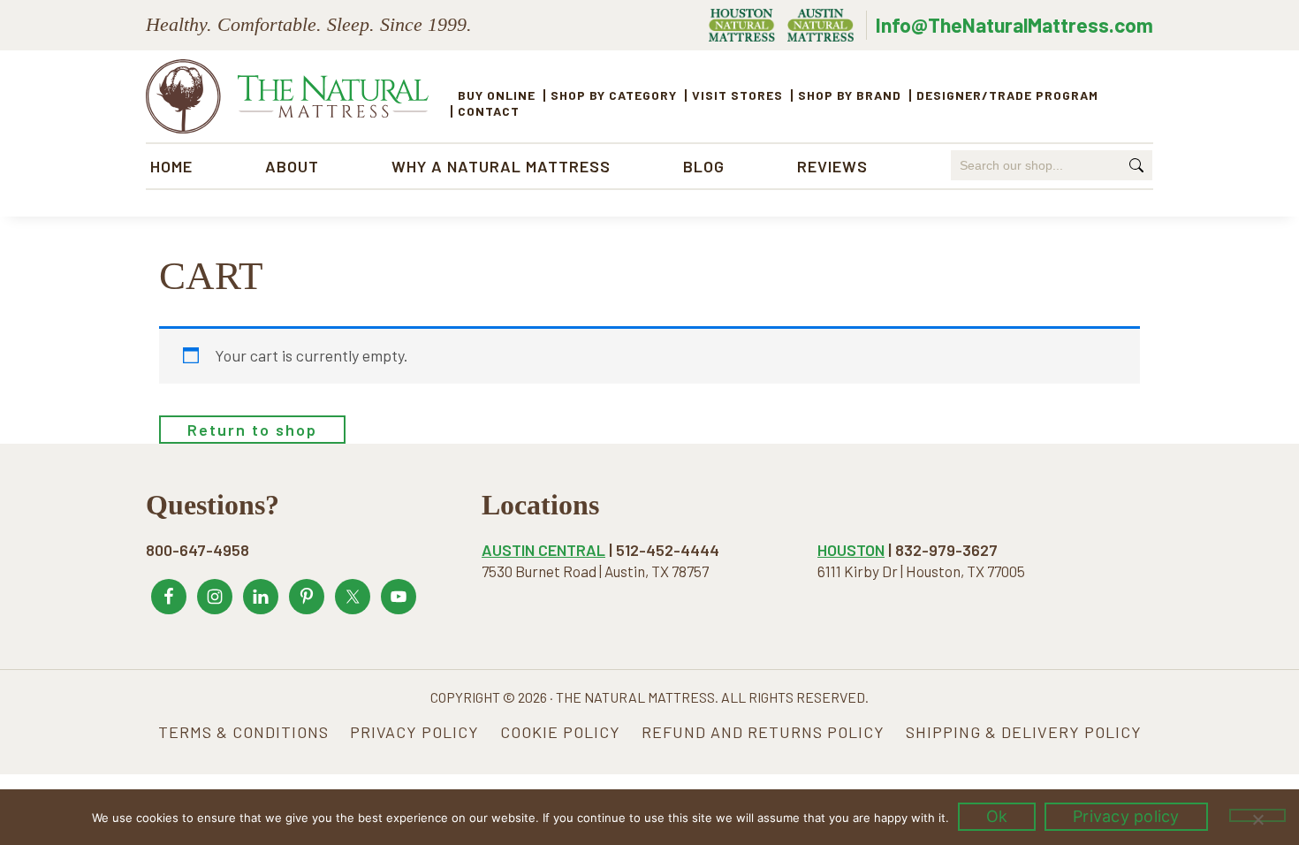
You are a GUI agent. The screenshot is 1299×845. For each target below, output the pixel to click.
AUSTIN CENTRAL (543, 550)
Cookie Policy (560, 732)
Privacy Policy (414, 732)
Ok (997, 816)
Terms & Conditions (243, 732)
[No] (1257, 815)
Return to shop (252, 429)
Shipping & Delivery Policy (1024, 732)
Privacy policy (1126, 816)
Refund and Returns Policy (763, 732)
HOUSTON (851, 550)
